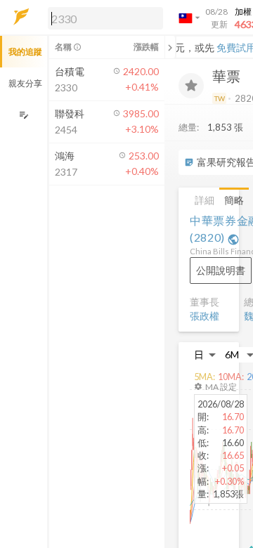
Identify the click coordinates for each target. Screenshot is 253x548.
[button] (102, 17)
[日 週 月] (205, 354)
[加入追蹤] (191, 85)
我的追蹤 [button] (25, 51)
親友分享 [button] (25, 83)
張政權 (204, 316)
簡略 (234, 200)
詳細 (204, 200)
